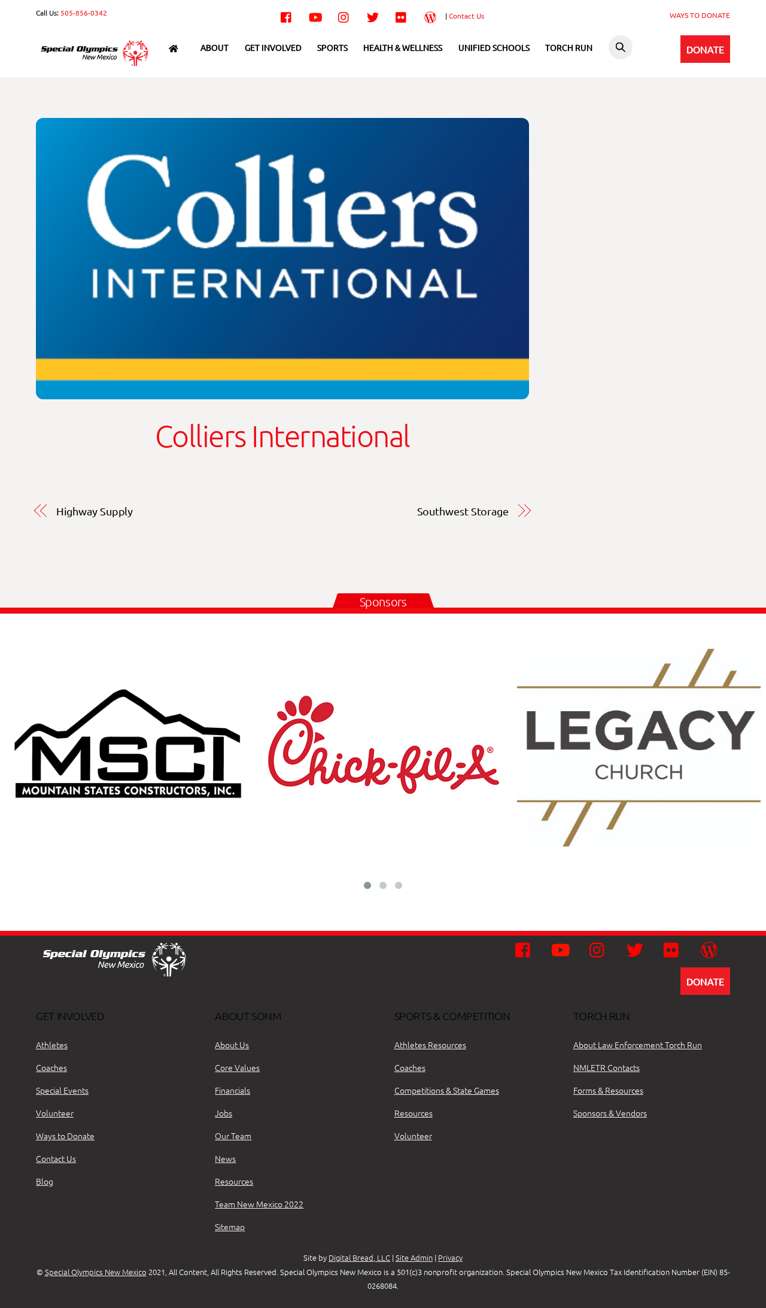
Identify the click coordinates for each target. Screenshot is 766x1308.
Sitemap (230, 1227)
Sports (332, 47)
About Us (232, 1045)
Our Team (233, 1136)
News (225, 1158)
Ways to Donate (65, 1136)
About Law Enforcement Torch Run (637, 1045)
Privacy (450, 1257)
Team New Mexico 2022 (259, 1204)
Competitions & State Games (446, 1090)
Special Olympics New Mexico (96, 1271)
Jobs (223, 1113)
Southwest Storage (463, 511)
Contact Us (466, 15)
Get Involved (273, 47)
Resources (234, 1181)
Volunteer (55, 1113)
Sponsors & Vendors (610, 1113)
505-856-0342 (83, 12)
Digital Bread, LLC (359, 1257)
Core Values (237, 1067)
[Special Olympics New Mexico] (99, 65)
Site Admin (414, 1257)
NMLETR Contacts (606, 1067)
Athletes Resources (430, 1045)
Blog (44, 1181)
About (214, 47)
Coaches (51, 1067)
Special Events (62, 1090)
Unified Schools (494, 47)
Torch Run (568, 47)
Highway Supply (94, 511)
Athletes (52, 1045)
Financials (232, 1090)
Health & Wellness (402, 47)
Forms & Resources (608, 1090)
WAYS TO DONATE (700, 15)
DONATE (705, 49)
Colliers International (282, 435)
